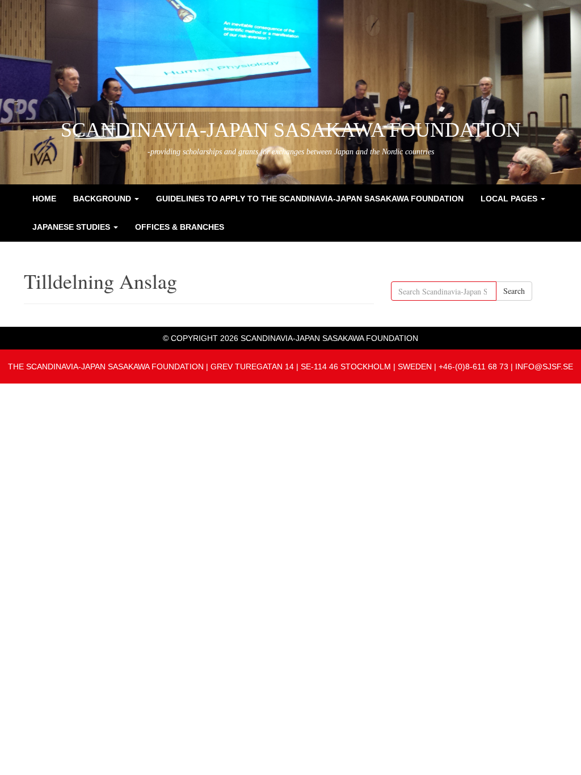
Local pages (510, 198)
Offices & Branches (179, 226)
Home (44, 198)
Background (103, 198)
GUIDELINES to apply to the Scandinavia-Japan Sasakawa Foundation (310, 198)
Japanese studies (72, 226)
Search (514, 290)
